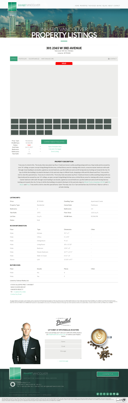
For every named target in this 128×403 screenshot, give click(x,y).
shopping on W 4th (99, 182)
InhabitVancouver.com (20, 395)
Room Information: (18, 226)
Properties (84, 5)
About (110, 5)
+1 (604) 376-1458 (19, 292)
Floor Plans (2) (34, 59)
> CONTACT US (107, 374)
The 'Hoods (92, 5)
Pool (28, 184)
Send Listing (55, 151)
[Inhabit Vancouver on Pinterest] (110, 395)
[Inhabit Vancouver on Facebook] (101, 395)
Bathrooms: (15, 265)
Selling (104, 5)
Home (77, 5)
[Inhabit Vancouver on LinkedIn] (107, 395)
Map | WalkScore (47, 59)
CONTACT (113, 59)
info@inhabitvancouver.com (57, 334)
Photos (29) (22, 59)
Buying (99, 5)
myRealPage (32, 395)
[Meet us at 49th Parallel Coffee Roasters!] (63, 326)
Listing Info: (15, 197)
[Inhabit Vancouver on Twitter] (97, 395)
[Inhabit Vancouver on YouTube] (117, 395)
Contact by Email (15, 294)
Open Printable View (54, 146)
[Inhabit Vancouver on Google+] (104, 395)
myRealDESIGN (47, 395)
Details (13, 59)
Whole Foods (88, 182)
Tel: (11, 291)
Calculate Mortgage (55, 149)
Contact (116, 5)
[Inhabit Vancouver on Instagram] (114, 395)
